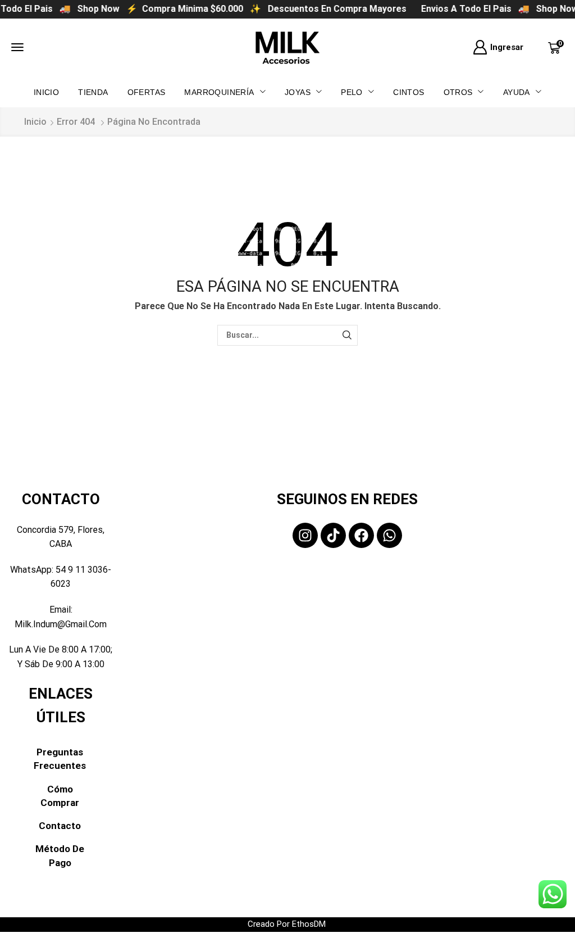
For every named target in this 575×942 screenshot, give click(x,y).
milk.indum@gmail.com (61, 624)
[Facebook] (361, 535)
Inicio (35, 121)
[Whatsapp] (389, 535)
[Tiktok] (333, 535)
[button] (17, 47)
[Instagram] (305, 535)
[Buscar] (347, 335)
